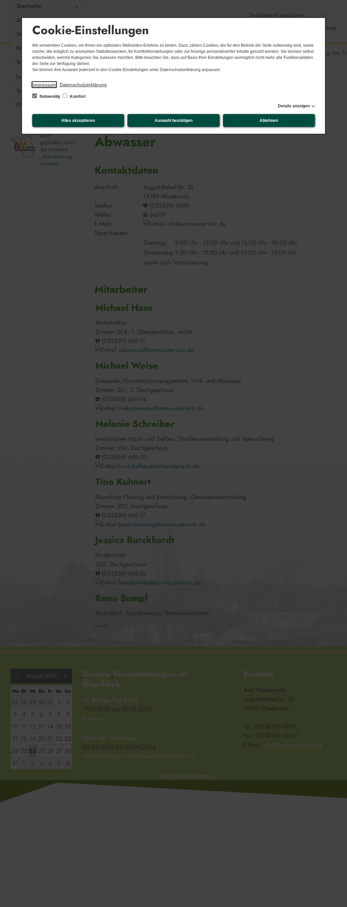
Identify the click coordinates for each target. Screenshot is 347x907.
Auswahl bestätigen (173, 120)
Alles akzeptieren (78, 120)
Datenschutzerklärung (83, 84)
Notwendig (50, 96)
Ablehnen (269, 120)
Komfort (77, 96)
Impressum (44, 84)
